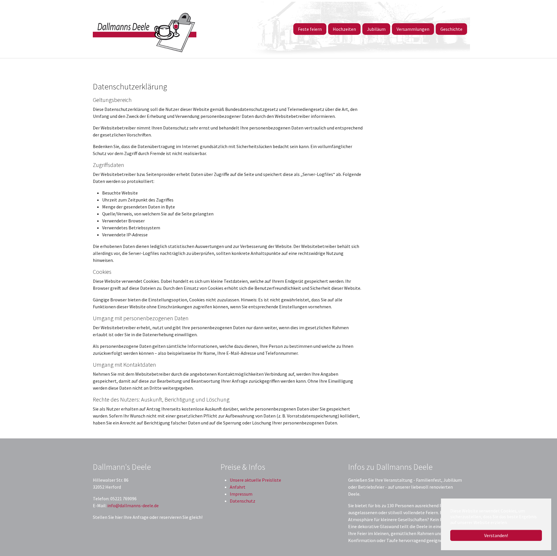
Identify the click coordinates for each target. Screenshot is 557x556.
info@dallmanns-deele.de (133, 505)
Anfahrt (237, 487)
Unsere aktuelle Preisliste (255, 480)
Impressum (241, 494)
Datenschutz (242, 501)
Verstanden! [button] (496, 535)
